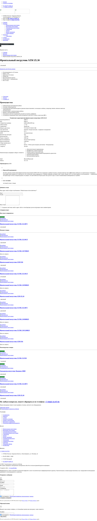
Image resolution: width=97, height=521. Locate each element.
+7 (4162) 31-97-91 (8, 7)
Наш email (5, 18)
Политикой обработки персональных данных (21, 496)
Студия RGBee (13, 468)
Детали (5, 98)
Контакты (5, 40)
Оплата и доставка (8, 3)
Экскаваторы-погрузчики (12, 28)
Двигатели (9, 36)
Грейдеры (5, 442)
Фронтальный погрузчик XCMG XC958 (13, 358)
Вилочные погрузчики (12, 26)
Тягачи (8, 30)
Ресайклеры (6, 445)
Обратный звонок (4, 407)
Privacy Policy (25, 500)
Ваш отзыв (3, 204)
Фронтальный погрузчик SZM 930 (11, 262)
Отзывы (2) (6, 99)
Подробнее (3, 218)
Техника (5, 23)
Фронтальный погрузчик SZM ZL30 (12, 395)
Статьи (5, 37)
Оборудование (10, 33)
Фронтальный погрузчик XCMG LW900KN (14, 285)
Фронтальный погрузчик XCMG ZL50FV (14, 308)
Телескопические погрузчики (10, 433)
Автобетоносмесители (9, 438)
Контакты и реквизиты (9, 421)
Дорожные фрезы (7, 444)
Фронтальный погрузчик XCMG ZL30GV (14, 239)
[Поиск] (0, 46)
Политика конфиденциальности (11, 423)
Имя (1, 193)
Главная (5, 22)
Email (1, 194)
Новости (5, 416)
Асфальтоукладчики (8, 441)
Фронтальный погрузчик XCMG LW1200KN (15, 330)
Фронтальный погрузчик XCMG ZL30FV (14, 224)
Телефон (2, 482)
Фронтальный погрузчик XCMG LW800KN (14, 319)
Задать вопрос (11, 69)
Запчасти (5, 34)
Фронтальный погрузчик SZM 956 (11, 341)
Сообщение (3, 488)
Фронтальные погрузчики (13, 25)
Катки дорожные (10, 32)
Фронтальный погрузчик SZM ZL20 (12, 296)
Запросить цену (4, 69)
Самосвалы (9, 29)
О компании (6, 38)
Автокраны (6, 440)
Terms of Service (33, 500)
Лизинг (5, 1)
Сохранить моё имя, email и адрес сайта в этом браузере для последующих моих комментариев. (26, 207)
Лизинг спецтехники (8, 420)
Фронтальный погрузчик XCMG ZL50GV (14, 273)
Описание (5, 96)
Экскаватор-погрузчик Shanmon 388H (12, 371)
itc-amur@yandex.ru (8, 5)
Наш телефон (6, 20)
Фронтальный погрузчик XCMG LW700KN (14, 251)
